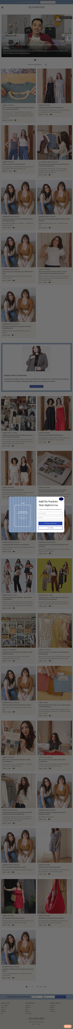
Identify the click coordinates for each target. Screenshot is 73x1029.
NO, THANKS (50, 527)
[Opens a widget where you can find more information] (68, 1026)
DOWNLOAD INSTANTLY (50, 523)
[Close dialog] (61, 499)
